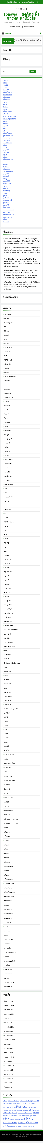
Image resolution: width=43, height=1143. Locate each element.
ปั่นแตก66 (6, 207)
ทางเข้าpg (7, 767)
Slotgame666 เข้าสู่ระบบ (12, 663)
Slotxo (6, 667)
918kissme (7, 352)
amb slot (7, 372)
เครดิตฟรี (7, 935)
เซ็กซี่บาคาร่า (8, 939)
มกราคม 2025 (8, 1083)
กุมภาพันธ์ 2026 (9, 1027)
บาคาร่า (5, 107)
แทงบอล (7, 978)
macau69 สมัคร (9, 497)
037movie (7, 314)
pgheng (6, 543)
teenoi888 (7, 700)
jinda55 (5, 85)
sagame (27, 1110)
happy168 (7, 435)
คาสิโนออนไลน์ (9, 755)
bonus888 (7, 393)
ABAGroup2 (8, 360)
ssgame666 (8, 684)
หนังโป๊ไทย (6, 114)
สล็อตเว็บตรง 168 (9, 892)
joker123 (6, 80)
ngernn (6, 501)
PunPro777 (7, 592)
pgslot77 (6, 205)
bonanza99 (7, 389)
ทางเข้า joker (7, 138)
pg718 (6, 526)
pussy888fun (8, 605)
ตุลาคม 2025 (8, 1044)
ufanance (7, 738)
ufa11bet (7, 713)
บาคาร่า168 (7, 183)
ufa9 (5, 729)
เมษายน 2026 (8, 1018)
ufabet (6, 734)
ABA (5, 356)
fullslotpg (6, 191)
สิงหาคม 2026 (8, 1001)
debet (6, 410)
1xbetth (6, 335)
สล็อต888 (6, 97)
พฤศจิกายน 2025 (9, 1040)
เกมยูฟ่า (6, 927)
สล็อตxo (6, 157)
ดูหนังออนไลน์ (8, 135)
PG (5, 513)
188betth (7, 331)
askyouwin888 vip (10, 377)
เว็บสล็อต (7, 965)
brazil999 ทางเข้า (9, 397)
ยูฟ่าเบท (6, 806)
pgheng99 (6, 188)
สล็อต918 (7, 862)
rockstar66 (7, 617)
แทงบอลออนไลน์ (9, 982)
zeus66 (6, 746)
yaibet (6, 742)
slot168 (6, 659)
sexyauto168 (8, 642)
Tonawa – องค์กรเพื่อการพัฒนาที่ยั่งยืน (21, 16)
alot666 (6, 368)
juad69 (6, 468)
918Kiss (6, 343)
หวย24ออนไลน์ (9, 914)
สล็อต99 (6, 871)
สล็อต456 (7, 836)
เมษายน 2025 (8, 1070)
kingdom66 (8, 476)
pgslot (5, 102)
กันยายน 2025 (8, 1048)
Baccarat (7, 381)
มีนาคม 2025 (8, 1074)
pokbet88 (7, 584)
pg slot (5, 123)
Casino (6, 401)
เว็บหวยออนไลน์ (9, 970)
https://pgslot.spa (9, 119)
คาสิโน (6, 750)
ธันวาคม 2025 (8, 1036)
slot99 (5, 87)
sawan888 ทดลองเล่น (11, 630)
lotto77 (6, 493)
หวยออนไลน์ (7, 217)
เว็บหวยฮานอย (9, 974)
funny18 (6, 426)
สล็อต (5, 145)
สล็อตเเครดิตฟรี (9, 896)
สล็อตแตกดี (8, 901)
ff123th (6, 418)
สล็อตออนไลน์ (8, 159)
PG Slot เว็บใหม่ (9, 522)
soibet (6, 675)
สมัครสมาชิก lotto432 (11, 819)
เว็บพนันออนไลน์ (9, 961)
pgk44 (6, 551)
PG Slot (6, 518)
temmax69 (7, 704)
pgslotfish (7, 576)
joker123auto (8, 459)
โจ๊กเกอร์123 (7, 143)
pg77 (5, 530)
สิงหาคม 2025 (8, 1053)
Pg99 (5, 534)
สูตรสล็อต (7, 905)
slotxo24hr (7, 671)
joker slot (6, 140)
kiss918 (5, 126)
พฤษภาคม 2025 (9, 1066)
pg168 (5, 83)
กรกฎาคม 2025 (9, 1057)
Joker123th (8, 464)
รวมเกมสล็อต (8, 810)
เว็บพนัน (6, 957)
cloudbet (7, 406)
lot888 (6, 488)
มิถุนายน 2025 (8, 1061)
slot (4, 131)
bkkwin (6, 385)
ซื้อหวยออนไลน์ (8, 215)
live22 (5, 193)
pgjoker (6, 547)
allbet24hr (7, 364)
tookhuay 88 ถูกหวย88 (11, 709)
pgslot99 (7, 567)
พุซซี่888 (7, 802)
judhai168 (7, 472)
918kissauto (8, 348)
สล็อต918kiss (8, 866)
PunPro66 (7, 588)
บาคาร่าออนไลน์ (8, 210)
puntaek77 (7, 596)
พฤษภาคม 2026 (9, 1014)
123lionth (7, 319)
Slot (5, 650)
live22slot (7, 480)
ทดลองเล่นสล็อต (9, 763)
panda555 (7, 509)
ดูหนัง (5, 195)
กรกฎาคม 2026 (9, 1005)
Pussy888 (7, 601)
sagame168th (8, 171)
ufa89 (6, 725)
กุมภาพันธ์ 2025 (9, 1079)
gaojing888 (7, 430)
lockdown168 (8, 484)
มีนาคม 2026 (8, 1023)
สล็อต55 (6, 841)
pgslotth (7, 580)
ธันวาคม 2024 (8, 1087)
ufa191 (6, 717)
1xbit (5, 339)
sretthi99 (7, 680)
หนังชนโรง (6, 169)
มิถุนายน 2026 (8, 1010)
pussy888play (8, 609)
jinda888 (7, 451)
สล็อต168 (6, 222)
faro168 (6, 414)
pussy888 (6, 104)
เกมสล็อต (7, 931)
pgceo (6, 538)
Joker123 (7, 455)
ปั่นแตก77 (7, 793)
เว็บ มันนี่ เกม (8, 948)
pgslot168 (7, 559)
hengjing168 (8, 439)
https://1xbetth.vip (9, 116)
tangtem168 (8, 696)
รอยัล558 (7, 815)
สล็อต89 (6, 858)
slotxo (5, 109)
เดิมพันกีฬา (7, 944)
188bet (6, 327)
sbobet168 (7, 634)
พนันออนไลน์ (8, 798)
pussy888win (8, 613)
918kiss (5, 164)
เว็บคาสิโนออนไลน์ (10, 952)
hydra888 (7, 443)
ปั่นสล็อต (7, 785)
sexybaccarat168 (9, 646)
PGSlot (6, 555)
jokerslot (6, 152)
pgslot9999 (8, 572)
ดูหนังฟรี (6, 176)
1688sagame (8, 323)
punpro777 (7, 212)
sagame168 (8, 621)
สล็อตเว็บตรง (7, 92)
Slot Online (7, 655)
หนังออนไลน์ (7, 200)
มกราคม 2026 (8, 1031)
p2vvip (6, 505)
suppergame (8, 692)
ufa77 (6, 721)
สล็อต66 (6, 90)
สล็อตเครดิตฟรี (9, 884)
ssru (5, 688)
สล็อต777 (7, 849)
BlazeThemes (22, 1137)
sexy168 (7, 638)
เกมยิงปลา (7, 922)
